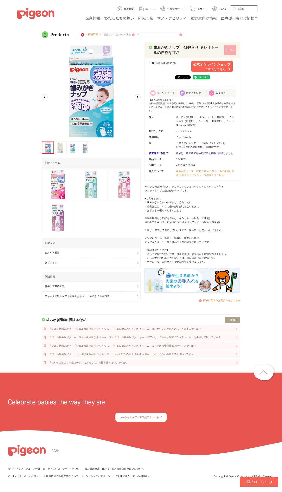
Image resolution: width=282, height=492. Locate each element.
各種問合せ (143, 476)
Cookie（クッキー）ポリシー (24, 476)
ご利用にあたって (125, 476)
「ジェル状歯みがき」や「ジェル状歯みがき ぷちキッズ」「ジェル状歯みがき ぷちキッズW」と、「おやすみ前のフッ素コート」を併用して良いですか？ (135, 337)
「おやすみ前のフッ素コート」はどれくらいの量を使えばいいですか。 (88, 362)
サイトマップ (15, 468)
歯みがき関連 (52, 252)
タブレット (51, 262)
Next (138, 97)
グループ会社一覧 (35, 468)
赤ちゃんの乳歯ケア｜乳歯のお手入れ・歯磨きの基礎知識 (77, 296)
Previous (44, 97)
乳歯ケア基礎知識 (55, 286)
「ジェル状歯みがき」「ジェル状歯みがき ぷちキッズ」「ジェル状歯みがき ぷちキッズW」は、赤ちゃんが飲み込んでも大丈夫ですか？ (125, 328)
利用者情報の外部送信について (61, 476)
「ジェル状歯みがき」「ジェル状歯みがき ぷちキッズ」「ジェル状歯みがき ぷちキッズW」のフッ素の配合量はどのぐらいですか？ (122, 345)
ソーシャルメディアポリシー (97, 476)
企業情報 (92, 18)
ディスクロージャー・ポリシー (65, 468)
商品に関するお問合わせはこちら (221, 300)
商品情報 (93, 34)
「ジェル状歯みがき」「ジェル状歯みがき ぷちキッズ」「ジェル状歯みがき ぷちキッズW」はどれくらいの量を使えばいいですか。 (122, 354)
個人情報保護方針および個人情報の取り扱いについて (114, 468)
